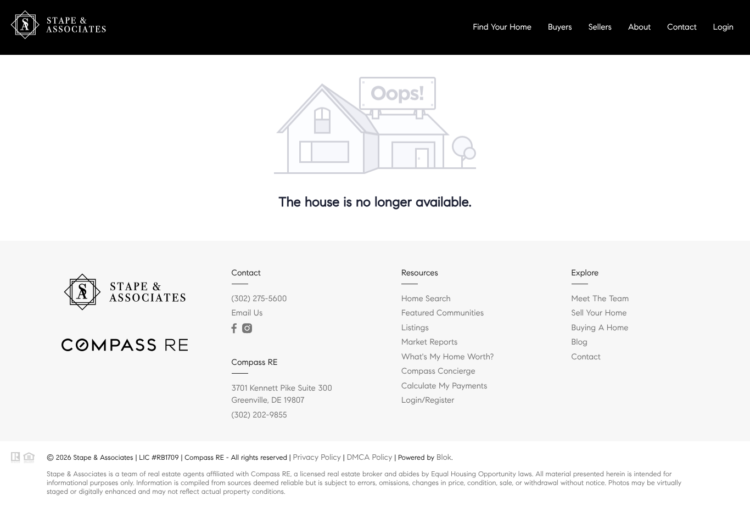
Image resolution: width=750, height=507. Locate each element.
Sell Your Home (599, 313)
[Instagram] (247, 329)
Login (723, 27)
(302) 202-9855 (259, 415)
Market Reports (429, 342)
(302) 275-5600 (259, 299)
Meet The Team (600, 299)
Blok (443, 457)
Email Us (247, 313)
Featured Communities (442, 313)
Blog (579, 342)
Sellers (600, 27)
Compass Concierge (438, 371)
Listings (415, 328)
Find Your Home (502, 27)
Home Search (426, 299)
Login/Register (428, 400)
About (639, 27)
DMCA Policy (370, 457)
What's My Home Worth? (447, 357)
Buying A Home (600, 328)
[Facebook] (234, 329)
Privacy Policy (317, 457)
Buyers (560, 27)
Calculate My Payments (444, 386)
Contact (681, 27)
